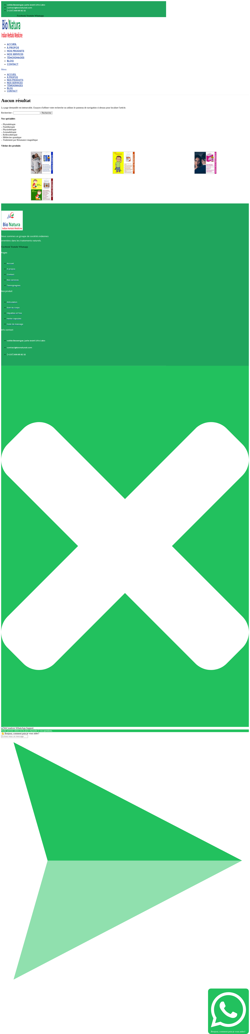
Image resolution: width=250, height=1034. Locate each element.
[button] (63, 69)
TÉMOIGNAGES (15, 57)
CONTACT (12, 64)
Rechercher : (7, 112)
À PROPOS (13, 47)
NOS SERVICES (15, 54)
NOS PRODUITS (15, 51)
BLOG (10, 61)
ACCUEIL (12, 44)
